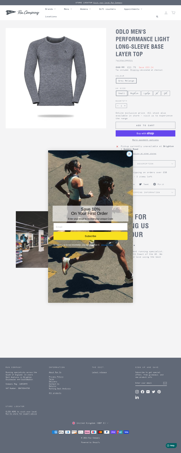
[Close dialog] (129, 153)
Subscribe (90, 236)
